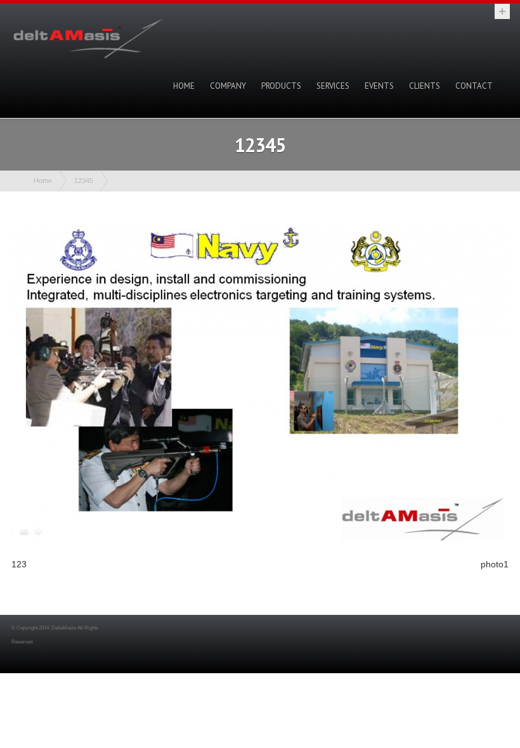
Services (332, 86)
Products (281, 86)
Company (228, 86)
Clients (424, 86)
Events (379, 86)
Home (184, 86)
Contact (474, 86)
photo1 (495, 564)
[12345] (260, 537)
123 (19, 564)
